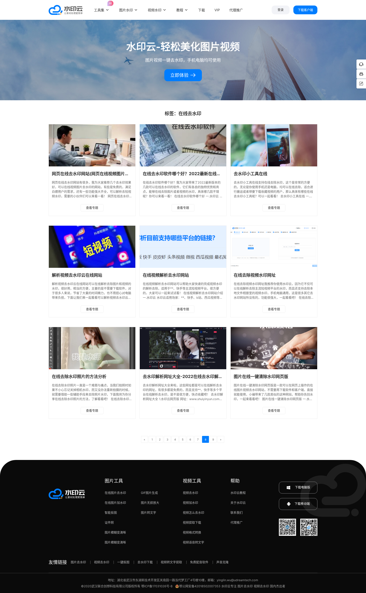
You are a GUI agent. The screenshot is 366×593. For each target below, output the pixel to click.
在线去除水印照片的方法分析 (79, 376)
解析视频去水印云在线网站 (77, 275)
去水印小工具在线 (250, 173)
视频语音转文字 (193, 542)
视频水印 (154, 10)
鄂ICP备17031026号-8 (157, 586)
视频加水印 (190, 503)
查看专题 (92, 208)
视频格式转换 (192, 532)
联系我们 (236, 512)
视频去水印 (190, 493)
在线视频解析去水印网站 (166, 275)
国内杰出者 (277, 586)
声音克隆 (222, 562)
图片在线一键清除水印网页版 (261, 376)
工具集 (102, 6)
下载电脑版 (302, 487)
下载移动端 (302, 504)
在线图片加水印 (115, 503)
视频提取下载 (192, 522)
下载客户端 (305, 10)
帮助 (235, 481)
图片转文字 (148, 512)
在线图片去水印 (115, 493)
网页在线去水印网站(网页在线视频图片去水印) (95, 173)
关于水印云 (238, 503)
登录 (281, 9)
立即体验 (180, 75)
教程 (179, 10)
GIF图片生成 (149, 493)
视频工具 (192, 481)
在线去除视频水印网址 (255, 275)
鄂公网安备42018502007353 (199, 586)
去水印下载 (145, 562)
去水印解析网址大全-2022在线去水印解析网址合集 (191, 376)
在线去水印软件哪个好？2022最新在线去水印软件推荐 (194, 173)
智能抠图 (111, 512)
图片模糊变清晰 (115, 532)
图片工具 (114, 481)
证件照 (109, 522)
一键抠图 (123, 562)
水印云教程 (238, 493)
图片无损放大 (150, 503)
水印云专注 (229, 586)
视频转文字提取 (171, 562)
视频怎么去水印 (193, 512)
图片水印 (126, 10)
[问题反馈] (361, 83)
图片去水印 (78, 562)
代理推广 (236, 522)
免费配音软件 (199, 562)
